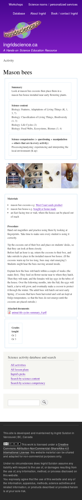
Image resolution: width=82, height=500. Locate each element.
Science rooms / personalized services (53, 4)
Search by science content (25, 378)
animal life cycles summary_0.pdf (29, 312)
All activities (18, 365)
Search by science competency (28, 383)
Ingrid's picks (18, 374)
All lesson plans (20, 369)
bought (37, 209)
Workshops (16, 4)
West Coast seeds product (49, 205)
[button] (15, 187)
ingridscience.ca (20, 44)
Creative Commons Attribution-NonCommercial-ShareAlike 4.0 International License (36, 448)
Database (19, 13)
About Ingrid (38, 13)
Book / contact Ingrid (64, 13)
